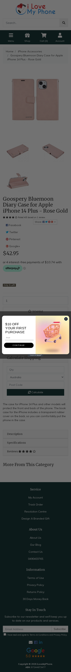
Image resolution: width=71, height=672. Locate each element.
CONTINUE (19, 345)
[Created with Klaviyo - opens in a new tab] (35, 355)
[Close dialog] (66, 319)
